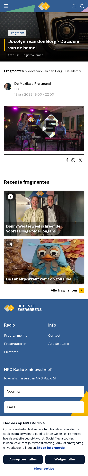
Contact (54, 335)
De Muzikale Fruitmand (32, 83)
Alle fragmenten (64, 290)
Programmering (15, 335)
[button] (6, 6)
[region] (44, 128)
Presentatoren (15, 343)
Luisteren (11, 352)
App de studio (58, 343)
